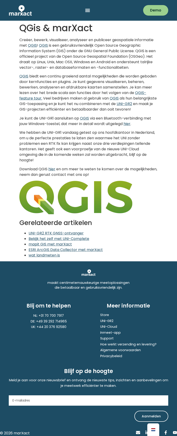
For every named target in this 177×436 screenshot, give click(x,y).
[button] (87, 10)
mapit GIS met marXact (50, 244)
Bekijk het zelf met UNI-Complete (59, 238)
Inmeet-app (110, 332)
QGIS (32, 45)
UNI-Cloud (108, 326)
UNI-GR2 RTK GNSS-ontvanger (56, 233)
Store (104, 315)
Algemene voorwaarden (120, 350)
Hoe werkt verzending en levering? (128, 344)
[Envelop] (138, 432)
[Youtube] (175, 432)
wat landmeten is (44, 255)
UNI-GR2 (124, 103)
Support (107, 338)
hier (127, 123)
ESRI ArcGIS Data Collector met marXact (66, 249)
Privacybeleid (111, 356)
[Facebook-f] (166, 432)
